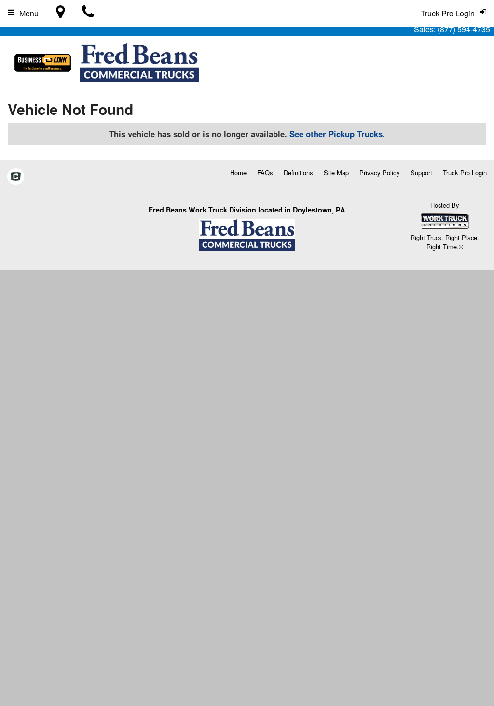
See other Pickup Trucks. (337, 134)
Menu (29, 13)
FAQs (265, 172)
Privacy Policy (379, 172)
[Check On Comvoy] (15, 177)
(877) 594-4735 (464, 29)
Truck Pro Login (465, 172)
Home (238, 172)
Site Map (336, 172)
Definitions (298, 172)
